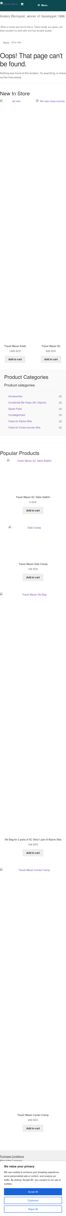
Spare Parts (15, 409)
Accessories (15, 396)
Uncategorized (16, 415)
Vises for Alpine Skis (20, 421)
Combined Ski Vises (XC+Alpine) (27, 402)
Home (6, 42)
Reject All (33, 1209)
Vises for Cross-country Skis (24, 427)
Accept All (33, 1191)
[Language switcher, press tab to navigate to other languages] (27, 5)
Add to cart (15, 359)
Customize (33, 1200)
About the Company (11, 1160)
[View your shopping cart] (50, 3)
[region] (33, 1188)
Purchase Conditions (12, 1156)
